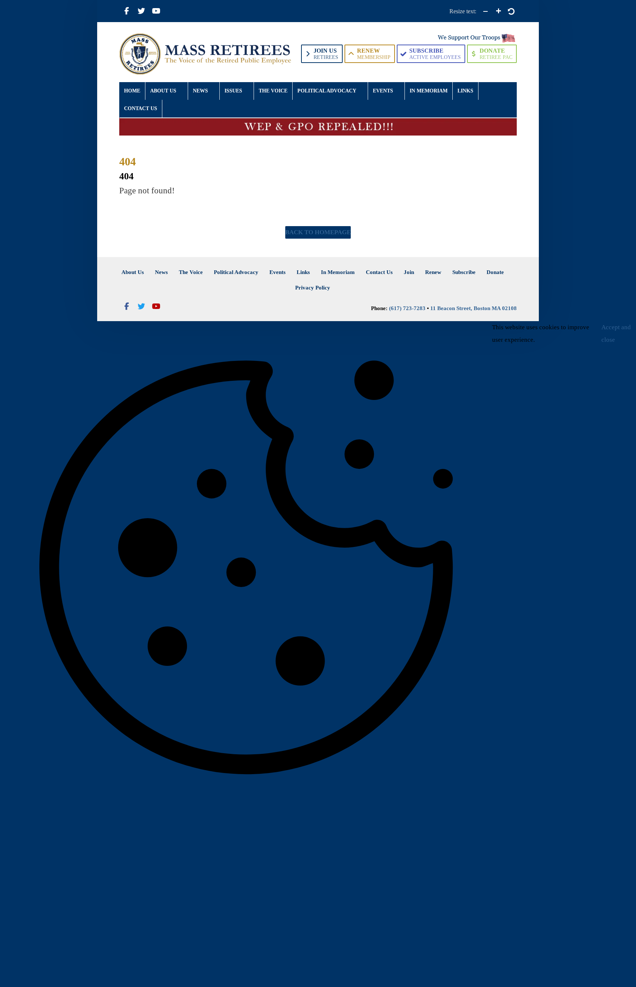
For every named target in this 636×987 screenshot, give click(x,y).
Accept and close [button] (616, 333)
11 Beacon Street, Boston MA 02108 (473, 308)
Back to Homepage (318, 232)
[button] (126, 11)
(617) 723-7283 (407, 308)
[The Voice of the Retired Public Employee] (206, 54)
